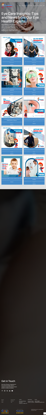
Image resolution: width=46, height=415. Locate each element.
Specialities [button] (35, 5)
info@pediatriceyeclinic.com (39, 402)
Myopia (25, 5)
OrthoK (22, 5)
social (44, 5)
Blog (38, 5)
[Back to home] (6, 6)
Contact (40, 5)
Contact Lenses (29, 5)
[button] (17, 5)
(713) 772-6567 (37, 401)
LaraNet (35, 410)
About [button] (20, 5)
